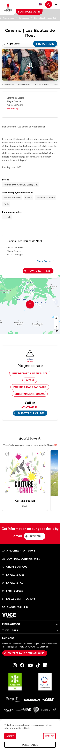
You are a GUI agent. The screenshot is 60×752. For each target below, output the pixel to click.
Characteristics (41, 84)
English (40, 4)
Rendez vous (24, 18)
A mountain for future (21, 550)
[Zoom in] (56, 318)
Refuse (49, 736)
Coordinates (8, 84)
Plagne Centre (44, 261)
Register (35, 536)
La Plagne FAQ (14, 582)
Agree (10, 736)
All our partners (17, 607)
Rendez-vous (8, 18)
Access (29, 380)
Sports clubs (14, 591)
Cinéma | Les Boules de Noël (45, 18)
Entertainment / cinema (30, 394)
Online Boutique (16, 566)
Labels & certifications (21, 598)
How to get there (39, 271)
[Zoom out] (56, 323)
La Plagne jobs (15, 574)
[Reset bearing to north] (56, 327)
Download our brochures (23, 558)
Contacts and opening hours (25, 653)
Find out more (45, 43)
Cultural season (25, 500)
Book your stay (27, 11)
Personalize (30, 744)
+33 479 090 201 (30, 407)
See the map (12, 108)
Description (24, 84)
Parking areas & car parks (29, 387)
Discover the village (31, 413)
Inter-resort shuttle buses (29, 373)
